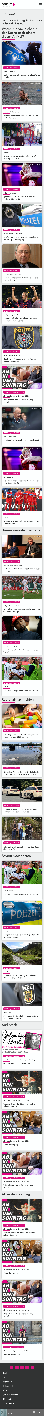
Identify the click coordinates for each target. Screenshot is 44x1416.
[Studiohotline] (32, 1367)
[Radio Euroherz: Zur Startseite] (19, 4)
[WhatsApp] (11, 1367)
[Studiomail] (27, 1367)
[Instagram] (22, 1367)
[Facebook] (17, 1367)
